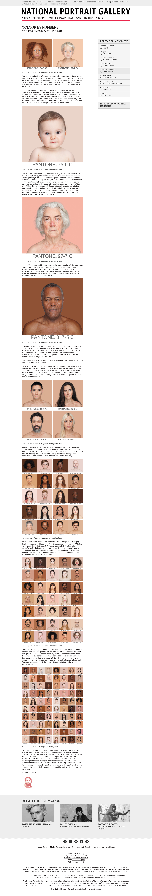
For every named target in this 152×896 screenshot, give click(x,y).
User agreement (77, 847)
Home (39, 847)
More (97, 18)
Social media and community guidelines (100, 847)
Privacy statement (63, 847)
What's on (26, 18)
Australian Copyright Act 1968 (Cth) (88, 883)
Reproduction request (74, 885)
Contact (46, 847)
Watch (79, 18)
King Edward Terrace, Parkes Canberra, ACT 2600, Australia (76, 857)
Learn (71, 18)
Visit (51, 18)
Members (88, 18)
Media (52, 847)
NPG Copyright (120, 885)
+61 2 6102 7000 (78, 860)
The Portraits (40, 18)
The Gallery (60, 18)
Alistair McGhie (35, 30)
